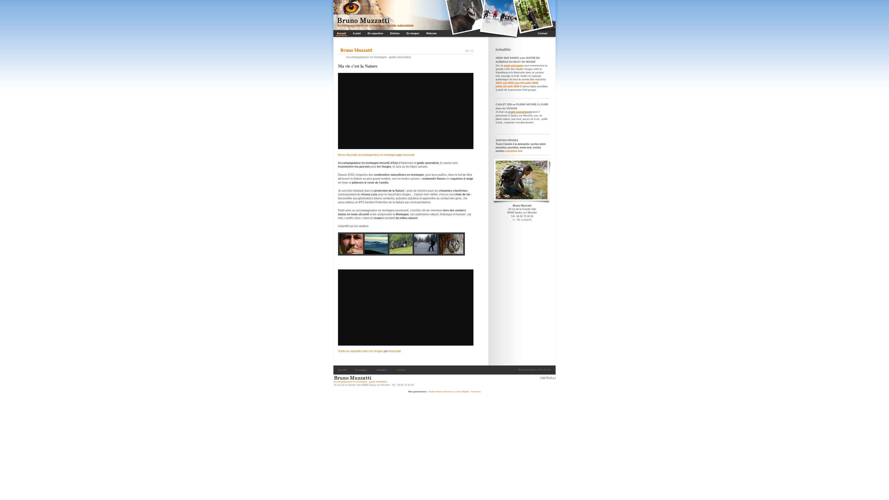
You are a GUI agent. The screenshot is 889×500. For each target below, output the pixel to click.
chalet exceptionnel (519, 111)
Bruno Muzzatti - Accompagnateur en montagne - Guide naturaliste (373, 15)
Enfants (394, 33)
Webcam (431, 33)
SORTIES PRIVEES (507, 140)
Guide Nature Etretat (440, 391)
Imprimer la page (471, 50)
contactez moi (514, 151)
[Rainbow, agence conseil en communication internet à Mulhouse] (548, 377)
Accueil (341, 33)
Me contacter (524, 219)
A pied (356, 33)
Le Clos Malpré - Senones (467, 391)
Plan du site (544, 369)
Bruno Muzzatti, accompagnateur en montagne (367, 154)
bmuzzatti (408, 154)
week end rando (513, 65)
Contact (542, 33)
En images (412, 33)
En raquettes (374, 33)
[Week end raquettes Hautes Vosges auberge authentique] (523, 65)
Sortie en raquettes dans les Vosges (360, 351)
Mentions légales (527, 369)
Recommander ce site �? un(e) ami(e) (467, 51)
